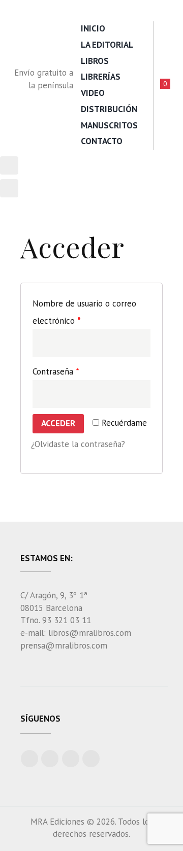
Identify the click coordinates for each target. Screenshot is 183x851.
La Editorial (107, 44)
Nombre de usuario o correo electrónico (84, 312)
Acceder (58, 423)
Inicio (93, 28)
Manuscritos (109, 125)
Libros (95, 60)
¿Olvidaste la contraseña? (78, 444)
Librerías (100, 76)
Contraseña (56, 371)
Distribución (109, 109)
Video (93, 92)
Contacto (102, 141)
